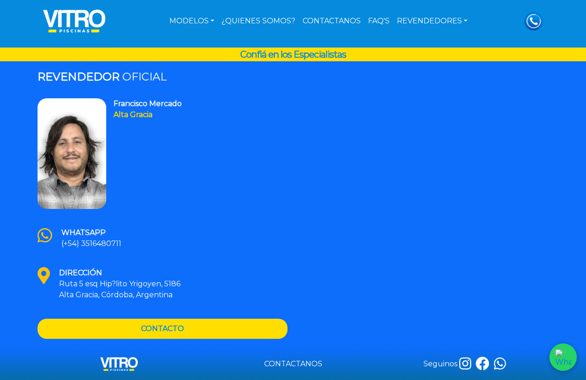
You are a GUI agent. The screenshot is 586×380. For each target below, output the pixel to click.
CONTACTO (162, 328)
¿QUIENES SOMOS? (258, 20)
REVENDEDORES (429, 20)
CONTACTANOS (332, 20)
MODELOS (189, 20)
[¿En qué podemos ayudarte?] (563, 357)
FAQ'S (379, 20)
